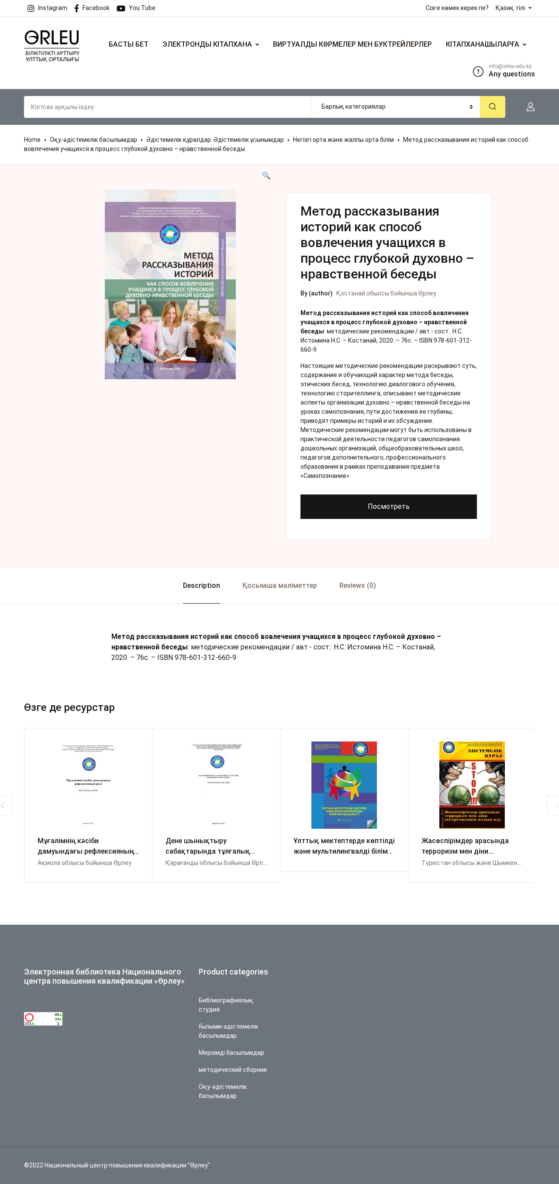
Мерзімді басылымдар (231, 1052)
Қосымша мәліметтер (279, 585)
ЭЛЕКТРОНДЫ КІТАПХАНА (207, 44)
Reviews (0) (357, 585)
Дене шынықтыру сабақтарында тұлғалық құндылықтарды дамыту (209, 851)
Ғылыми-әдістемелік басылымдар (228, 1031)
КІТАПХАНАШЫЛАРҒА (482, 44)
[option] (170, 284)
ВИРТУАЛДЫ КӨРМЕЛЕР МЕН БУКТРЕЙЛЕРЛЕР (352, 44)
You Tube (142, 7)
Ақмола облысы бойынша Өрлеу (84, 862)
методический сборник (233, 1069)
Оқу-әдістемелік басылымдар (93, 139)
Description (201, 585)
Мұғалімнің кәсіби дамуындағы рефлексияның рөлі (86, 851)
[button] (527, 107)
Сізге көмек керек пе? (457, 7)
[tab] (201, 586)
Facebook (96, 7)
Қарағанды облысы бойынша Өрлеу (217, 862)
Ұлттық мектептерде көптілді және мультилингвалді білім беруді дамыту (344, 851)
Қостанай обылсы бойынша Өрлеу (386, 293)
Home (32, 139)
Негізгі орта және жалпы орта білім (343, 139)
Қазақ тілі (510, 7)
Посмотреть (389, 506)
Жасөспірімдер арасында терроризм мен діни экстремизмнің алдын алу (465, 851)
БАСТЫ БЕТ (128, 44)
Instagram (52, 7)
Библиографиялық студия (226, 1005)
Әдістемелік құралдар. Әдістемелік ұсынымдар (215, 139)
